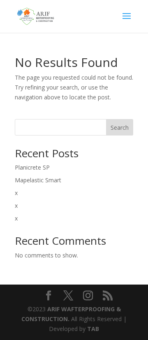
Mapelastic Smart (38, 180)
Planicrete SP (32, 167)
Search (120, 127)
